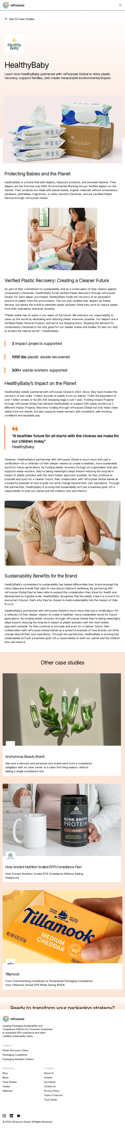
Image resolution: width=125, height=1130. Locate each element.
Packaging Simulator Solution (18, 1059)
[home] (14, 5)
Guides (6, 1086)
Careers (48, 1077)
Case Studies (10, 1082)
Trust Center (50, 1100)
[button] (120, 5)
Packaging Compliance (15, 1055)
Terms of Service (53, 1095)
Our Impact (50, 1082)
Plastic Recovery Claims (15, 1050)
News (6, 1077)
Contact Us (50, 1086)
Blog (5, 1073)
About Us (49, 1073)
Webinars (8, 1091)
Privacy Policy (51, 1091)
